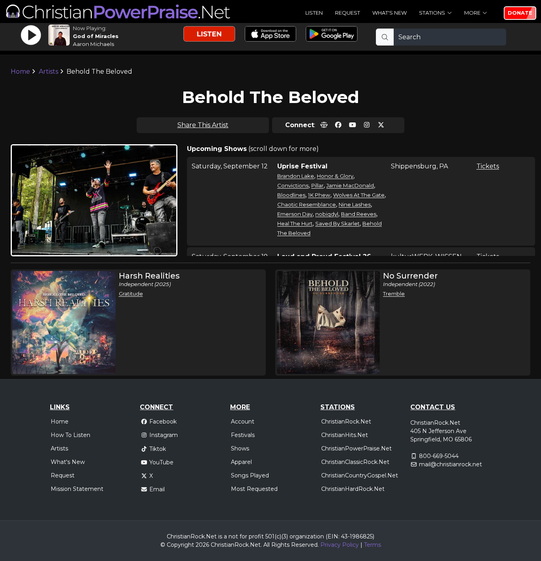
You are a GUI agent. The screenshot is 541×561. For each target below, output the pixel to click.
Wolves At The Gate (359, 195)
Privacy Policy (339, 544)
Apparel (241, 462)
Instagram (163, 435)
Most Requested (254, 489)
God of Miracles (95, 36)
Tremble (394, 293)
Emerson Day (294, 214)
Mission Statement (77, 489)
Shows (240, 448)
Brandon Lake (295, 176)
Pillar (317, 185)
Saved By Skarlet (337, 223)
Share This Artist (203, 125)
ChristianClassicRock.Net (355, 462)
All (266, 544)
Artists (48, 71)
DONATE (520, 13)
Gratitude (131, 293)
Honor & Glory (335, 176)
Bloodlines (291, 195)
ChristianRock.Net (346, 421)
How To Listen (70, 435)
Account (242, 421)
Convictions (293, 185)
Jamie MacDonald (350, 185)
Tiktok (157, 449)
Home (20, 71)
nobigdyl (326, 214)
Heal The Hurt (294, 223)
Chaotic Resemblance (306, 204)
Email (157, 489)
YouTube (161, 462)
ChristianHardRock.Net (353, 489)
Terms (372, 544)
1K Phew (319, 195)
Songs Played (250, 475)
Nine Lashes (355, 204)
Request (347, 13)
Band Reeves (358, 214)
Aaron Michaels (93, 44)
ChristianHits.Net (344, 435)
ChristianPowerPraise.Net (356, 448)
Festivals (243, 435)
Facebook (163, 421)
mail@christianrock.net (450, 464)
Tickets (487, 166)
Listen (314, 13)
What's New (389, 13)
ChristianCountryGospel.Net (359, 475)
